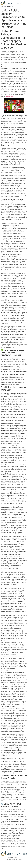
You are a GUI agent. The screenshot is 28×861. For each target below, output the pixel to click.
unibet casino (9, 96)
